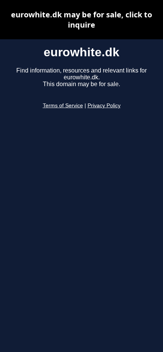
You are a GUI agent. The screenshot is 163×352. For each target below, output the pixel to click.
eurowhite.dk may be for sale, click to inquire (81, 19)
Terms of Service (63, 105)
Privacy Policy (104, 105)
